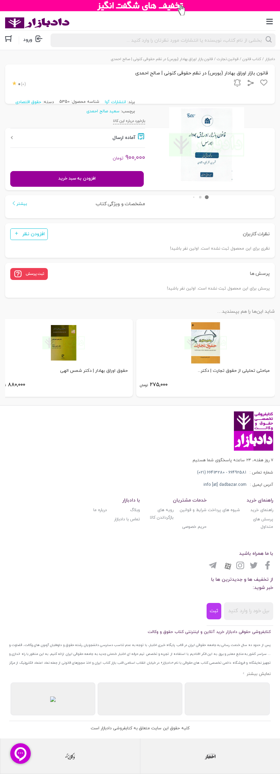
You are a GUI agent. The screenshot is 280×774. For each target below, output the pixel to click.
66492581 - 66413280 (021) (221, 472)
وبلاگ (135, 510)
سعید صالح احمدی (103, 111)
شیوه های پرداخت (224, 510)
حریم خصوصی (194, 527)
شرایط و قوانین (193, 510)
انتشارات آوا (115, 102)
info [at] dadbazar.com (225, 485)
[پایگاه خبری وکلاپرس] (70, 756)
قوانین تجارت (228, 59)
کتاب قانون (251, 59)
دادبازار (270, 59)
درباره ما (100, 510)
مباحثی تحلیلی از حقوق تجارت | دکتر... (234, 371)
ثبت (214, 611)
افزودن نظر (33, 234)
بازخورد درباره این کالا (129, 121)
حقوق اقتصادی (28, 102)
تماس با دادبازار (127, 519)
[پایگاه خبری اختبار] (210, 756)
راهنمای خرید (261, 510)
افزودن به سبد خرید (76, 178)
